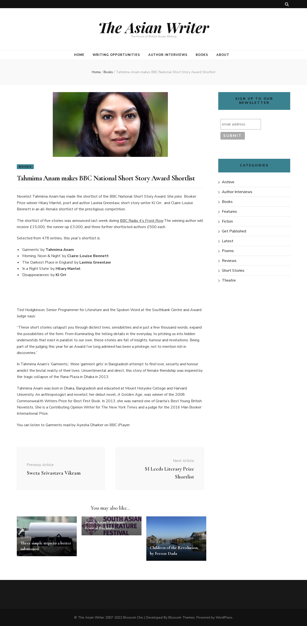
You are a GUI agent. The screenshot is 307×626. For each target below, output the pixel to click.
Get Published (234, 231)
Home (79, 55)
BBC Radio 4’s (132, 220)
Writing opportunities (116, 55)
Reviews (229, 260)
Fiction (227, 221)
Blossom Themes (181, 617)
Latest (227, 241)
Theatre (229, 280)
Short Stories (233, 270)
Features (229, 211)
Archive (228, 182)
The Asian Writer (153, 27)
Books (202, 55)
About (222, 55)
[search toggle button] (287, 4)
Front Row (154, 220)
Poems (228, 251)
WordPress (224, 617)
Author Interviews (168, 55)
